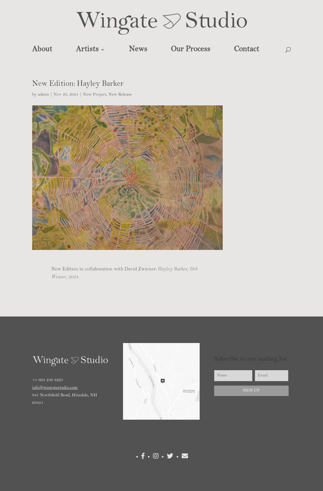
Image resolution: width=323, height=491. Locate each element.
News (138, 49)
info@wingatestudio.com (55, 388)
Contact (246, 49)
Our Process (190, 49)
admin (43, 94)
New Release (120, 94)
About (42, 49)
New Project (94, 94)
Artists (87, 49)
